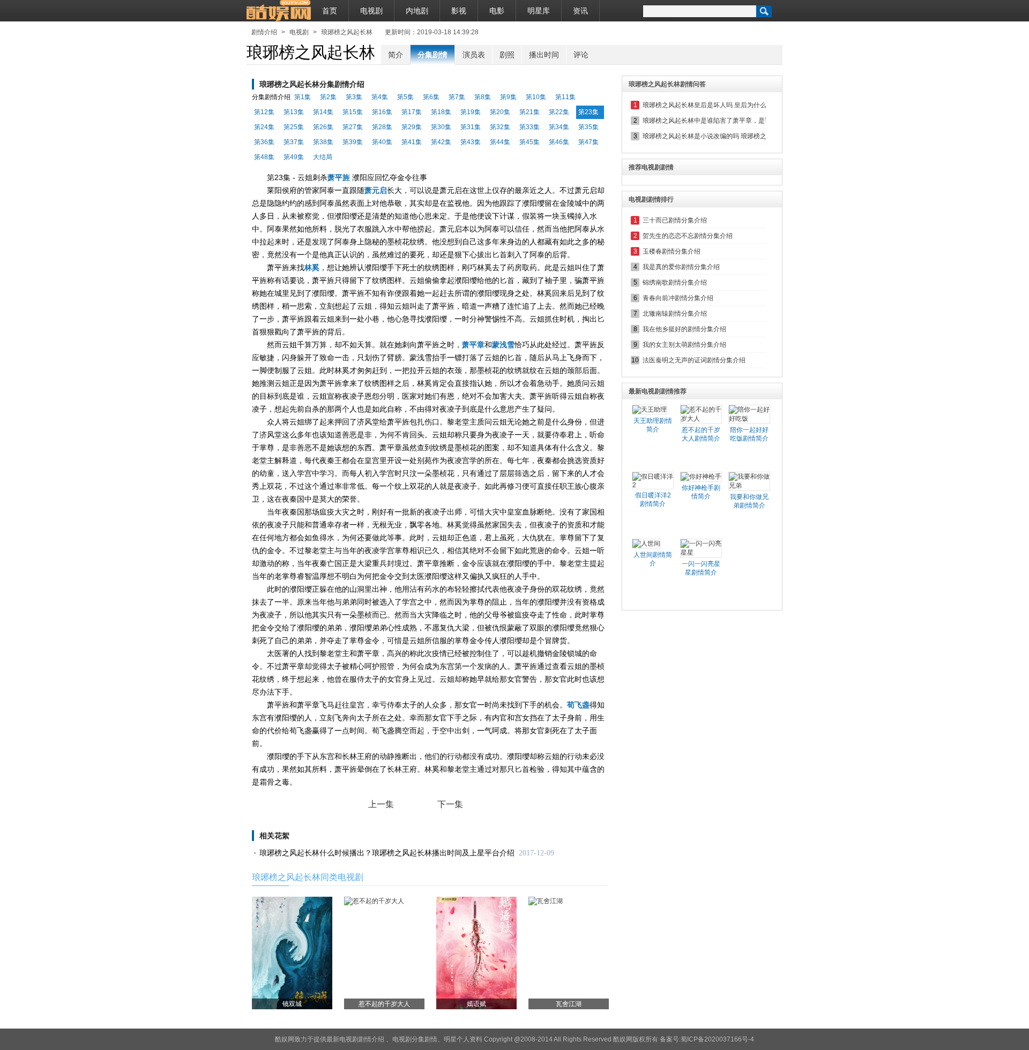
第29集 (411, 127)
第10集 (536, 97)
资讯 (580, 10)
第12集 (264, 112)
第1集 (302, 97)
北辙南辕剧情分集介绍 (675, 313)
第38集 (323, 142)
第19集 (470, 112)
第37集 (294, 142)
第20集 (500, 112)
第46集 (559, 142)
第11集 (565, 97)
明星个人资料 (463, 1039)
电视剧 (371, 10)
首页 (329, 10)
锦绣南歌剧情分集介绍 (675, 282)
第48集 (264, 157)
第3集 (354, 97)
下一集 (450, 804)
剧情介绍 (264, 32)
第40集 (382, 142)
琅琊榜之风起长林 (346, 32)
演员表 (474, 54)
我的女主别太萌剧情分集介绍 (684, 344)
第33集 (529, 127)
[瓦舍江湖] (545, 901)
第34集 (559, 127)
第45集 (529, 142)
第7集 (457, 97)
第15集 (352, 112)
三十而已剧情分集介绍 (675, 220)
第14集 (323, 112)
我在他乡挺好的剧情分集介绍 (684, 329)
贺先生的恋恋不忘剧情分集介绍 (688, 236)
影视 (458, 10)
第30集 (441, 127)
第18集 (441, 112)
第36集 (264, 142)
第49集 (294, 157)
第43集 (470, 142)
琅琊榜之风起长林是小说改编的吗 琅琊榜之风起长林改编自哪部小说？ (743, 136)
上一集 (381, 804)
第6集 (431, 97)
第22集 (559, 112)
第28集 (382, 127)
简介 (395, 54)
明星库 (538, 10)
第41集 (411, 142)
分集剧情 (432, 54)
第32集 (500, 127)
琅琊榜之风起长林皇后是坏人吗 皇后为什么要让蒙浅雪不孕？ (730, 105)
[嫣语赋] (476, 952)
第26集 (323, 127)
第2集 (328, 97)
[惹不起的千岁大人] (374, 901)
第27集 (352, 127)
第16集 (382, 112)
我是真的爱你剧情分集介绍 (681, 267)
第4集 (379, 97)
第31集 (470, 127)
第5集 (405, 97)
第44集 (500, 142)
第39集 (352, 142)
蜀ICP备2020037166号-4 (717, 1039)
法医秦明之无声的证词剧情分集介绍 (694, 360)
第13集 (294, 112)
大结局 (322, 157)
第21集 (529, 112)
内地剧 (417, 10)
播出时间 (544, 54)
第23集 (588, 112)
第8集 (482, 97)
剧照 (506, 54)
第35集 (588, 127)
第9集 (508, 97)
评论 (580, 54)
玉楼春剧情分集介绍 (671, 251)
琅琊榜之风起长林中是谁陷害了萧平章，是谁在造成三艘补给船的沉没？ (745, 120)
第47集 (588, 142)
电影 (496, 10)
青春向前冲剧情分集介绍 (678, 298)
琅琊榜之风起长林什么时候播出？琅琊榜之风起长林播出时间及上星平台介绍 (386, 853)
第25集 (294, 127)
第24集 (264, 127)
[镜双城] (292, 952)
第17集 (411, 112)
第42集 (441, 142)
